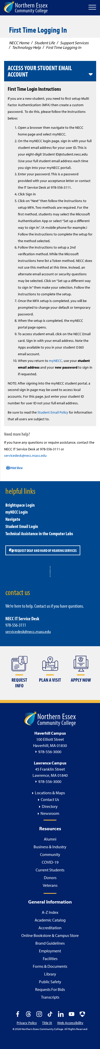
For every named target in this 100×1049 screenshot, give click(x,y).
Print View (16, 468)
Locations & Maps (50, 792)
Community (50, 854)
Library (50, 974)
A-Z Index (50, 912)
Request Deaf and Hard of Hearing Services (45, 550)
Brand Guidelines (50, 943)
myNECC (55, 360)
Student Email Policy (52, 412)
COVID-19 (50, 862)
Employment (50, 950)
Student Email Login (21, 526)
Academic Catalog (50, 920)
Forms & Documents (50, 966)
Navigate (12, 519)
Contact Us (50, 799)
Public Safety (50, 981)
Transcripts (50, 997)
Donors (50, 877)
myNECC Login (16, 512)
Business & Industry (50, 846)
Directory (50, 806)
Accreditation (50, 927)
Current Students (50, 869)
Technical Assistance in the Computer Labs (39, 533)
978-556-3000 (49, 751)
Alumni (50, 839)
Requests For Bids (50, 989)
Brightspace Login (20, 505)
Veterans (50, 885)
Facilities (50, 958)
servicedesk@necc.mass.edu (25, 455)
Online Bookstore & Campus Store (50, 935)
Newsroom (50, 813)
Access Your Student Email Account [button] (40, 71)
